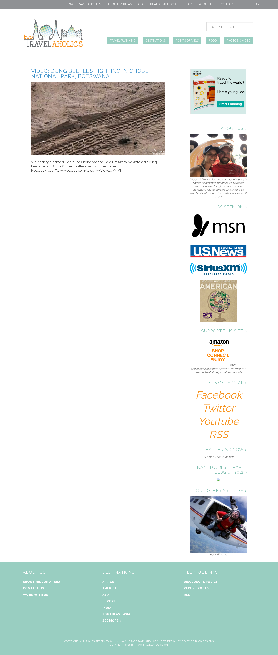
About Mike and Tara (125, 4)
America (109, 588)
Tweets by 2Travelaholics (218, 456)
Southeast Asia (116, 614)
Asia (105, 594)
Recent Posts (196, 588)
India (106, 607)
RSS (218, 435)
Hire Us (253, 4)
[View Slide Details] (218, 551)
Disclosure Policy (201, 581)
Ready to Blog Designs (198, 641)
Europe (109, 601)
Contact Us (230, 4)
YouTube (218, 421)
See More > (111, 620)
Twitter (218, 408)
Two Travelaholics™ (143, 641)
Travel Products (198, 4)
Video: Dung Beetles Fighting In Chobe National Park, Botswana (90, 73)
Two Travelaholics (84, 4)
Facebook (219, 395)
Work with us (35, 594)
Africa (108, 581)
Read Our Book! (163, 4)
